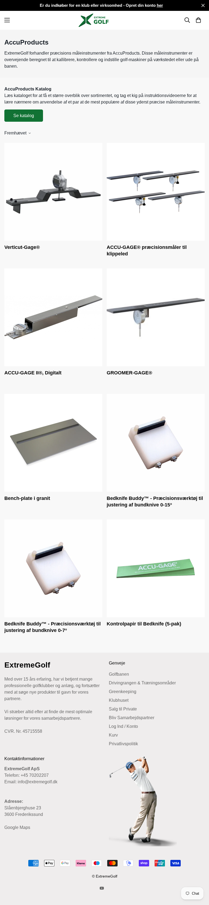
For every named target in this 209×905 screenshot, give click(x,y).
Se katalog (23, 115)
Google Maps (17, 827)
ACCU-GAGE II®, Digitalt (33, 372)
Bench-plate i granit (27, 498)
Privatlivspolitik (123, 743)
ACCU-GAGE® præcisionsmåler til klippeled (147, 250)
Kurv (113, 735)
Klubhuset (118, 700)
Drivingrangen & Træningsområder (142, 683)
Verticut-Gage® (22, 247)
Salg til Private (123, 709)
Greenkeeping (122, 691)
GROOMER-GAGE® (129, 372)
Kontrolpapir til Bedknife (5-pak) (144, 624)
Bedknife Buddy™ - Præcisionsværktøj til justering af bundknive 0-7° (52, 627)
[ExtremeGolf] (104, 20)
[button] (198, 20)
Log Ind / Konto (123, 726)
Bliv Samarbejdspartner (131, 717)
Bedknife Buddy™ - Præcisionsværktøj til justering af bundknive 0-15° (155, 502)
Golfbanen (119, 674)
